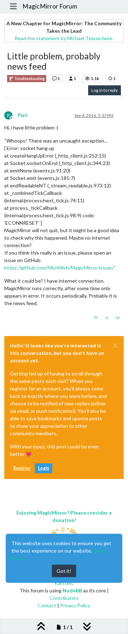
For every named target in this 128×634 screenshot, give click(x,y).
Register (22, 468)
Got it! (64, 571)
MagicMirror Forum (49, 6)
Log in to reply (104, 90)
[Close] (115, 345)
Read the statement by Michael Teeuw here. (64, 38)
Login (43, 468)
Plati (22, 115)
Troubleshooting (29, 78)
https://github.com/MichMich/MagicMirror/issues (58, 268)
